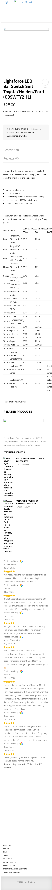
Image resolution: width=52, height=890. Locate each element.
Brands (6, 852)
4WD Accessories (15, 132)
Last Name (12, 795)
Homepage (7, 845)
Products (7, 848)
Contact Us (8, 859)
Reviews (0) (11, 158)
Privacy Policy (9, 865)
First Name (12, 785)
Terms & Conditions (11, 872)
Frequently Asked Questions (15, 869)
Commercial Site (10, 862)
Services (6, 855)
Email (9, 804)
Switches (23, 135)
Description (11, 149)
